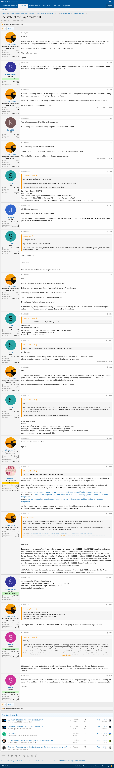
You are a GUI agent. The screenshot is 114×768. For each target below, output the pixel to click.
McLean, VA (15, 227)
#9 (111, 275)
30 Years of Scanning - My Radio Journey (25, 719)
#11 (110, 340)
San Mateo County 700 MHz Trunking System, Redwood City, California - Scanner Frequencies (66, 492)
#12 (110, 367)
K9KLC (105, 742)
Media (45, 6)
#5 (111, 143)
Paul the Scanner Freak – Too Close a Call (26, 726)
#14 (110, 438)
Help (107, 766)
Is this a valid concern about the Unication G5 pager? (31, 740)
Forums (23, 6)
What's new (33, 6)
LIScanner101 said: (29, 176)
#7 (111, 205)
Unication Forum (32, 736)
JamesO (10, 217)
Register (66, 6)
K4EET (10, 742)
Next (9, 28)
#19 (110, 633)
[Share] (107, 33)
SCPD (11, 183)
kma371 (10, 130)
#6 (111, 171)
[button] (16, 6)
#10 (110, 314)
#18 (110, 604)
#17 (110, 577)
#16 (110, 513)
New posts (4, 9)
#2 (111, 63)
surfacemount (12, 736)
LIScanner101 (7, 20)
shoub (10, 644)
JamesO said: (27, 236)
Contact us (78, 766)
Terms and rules (88, 766)
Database (56, 6)
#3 (111, 90)
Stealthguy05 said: (29, 609)
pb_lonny (10, 722)
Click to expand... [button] (66, 536)
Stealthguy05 (10, 74)
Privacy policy (99, 766)
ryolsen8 (104, 735)
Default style (7, 766)
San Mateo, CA (14, 657)
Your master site (14, 491)
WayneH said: (27, 518)
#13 (110, 395)
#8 (111, 232)
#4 (111, 118)
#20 (110, 676)
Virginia (16, 193)
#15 (110, 466)
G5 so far (12, 733)
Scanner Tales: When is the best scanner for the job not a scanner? (37, 747)
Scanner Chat (27, 722)
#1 (111, 33)
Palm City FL (15, 56)
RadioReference (9, 6)
